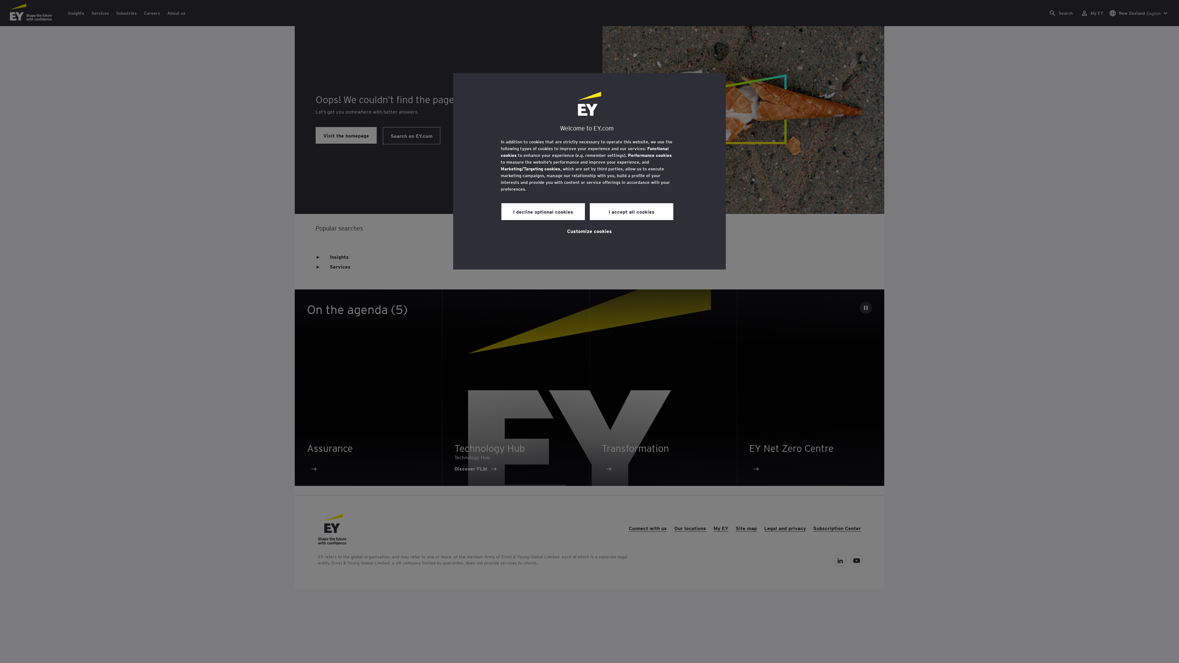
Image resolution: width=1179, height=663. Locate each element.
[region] (589, 171)
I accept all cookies (632, 211)
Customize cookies (589, 230)
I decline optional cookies (543, 211)
